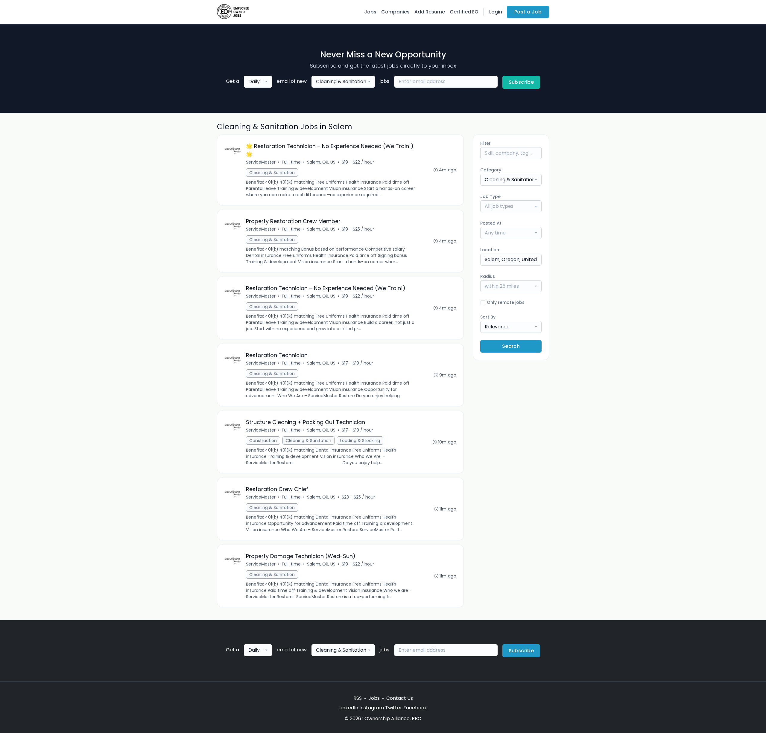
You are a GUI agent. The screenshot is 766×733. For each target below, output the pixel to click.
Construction (263, 441)
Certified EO (464, 11)
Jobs (370, 11)
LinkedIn (348, 707)
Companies (395, 11)
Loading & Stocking (360, 441)
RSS (357, 698)
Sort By (488, 317)
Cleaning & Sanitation (272, 173)
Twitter (393, 707)
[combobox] (258, 82)
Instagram (371, 707)
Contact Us (399, 698)
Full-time (291, 162)
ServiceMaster (261, 162)
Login (495, 11)
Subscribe (521, 82)
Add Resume (429, 11)
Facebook (415, 707)
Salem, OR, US (321, 162)
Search (511, 346)
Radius (487, 276)
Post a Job (528, 11)
